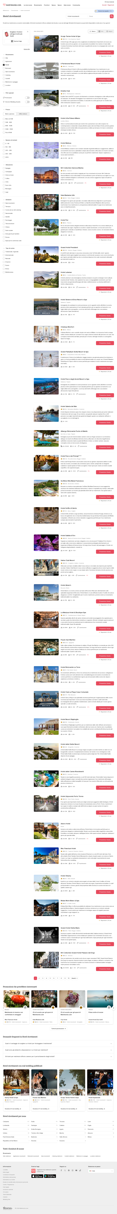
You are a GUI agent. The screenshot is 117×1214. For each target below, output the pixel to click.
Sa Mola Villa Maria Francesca (72, 481)
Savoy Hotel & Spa (11, 1098)
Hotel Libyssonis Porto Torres (72, 796)
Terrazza (7, 206)
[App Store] (37, 1177)
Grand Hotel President (69, 247)
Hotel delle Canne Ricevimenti (72, 772)
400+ (7, 157)
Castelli (7, 78)
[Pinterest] (68, 1170)
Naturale (7, 258)
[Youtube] (76, 1170)
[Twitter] (65, 1170)
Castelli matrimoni (69, 1156)
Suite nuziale (9, 230)
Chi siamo (5, 1192)
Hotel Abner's (66, 585)
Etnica (7, 269)
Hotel (7, 65)
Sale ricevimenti (10, 72)
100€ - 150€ (9, 129)
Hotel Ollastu (66, 876)
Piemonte (90, 1129)
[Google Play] (50, 1177)
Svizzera (62, 1141)
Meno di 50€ (9, 119)
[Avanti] (114, 1008)
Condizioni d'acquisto (9, 1174)
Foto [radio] (102, 31)
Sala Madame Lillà (68, 195)
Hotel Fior (64, 220)
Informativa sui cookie (9, 1179)
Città (6, 182)
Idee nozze (67, 5)
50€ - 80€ (8, 122)
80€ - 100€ (8, 126)
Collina (7, 178)
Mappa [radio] (110, 31)
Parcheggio (8, 220)
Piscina (7, 237)
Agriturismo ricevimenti (19, 1156)
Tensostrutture (9, 223)
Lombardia (6, 1125)
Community (76, 5)
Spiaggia (7, 168)
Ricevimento (38, 5)
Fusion (7, 265)
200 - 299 (8, 150)
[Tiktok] (80, 1170)
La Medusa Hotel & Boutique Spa (73, 613)
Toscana (62, 1121)
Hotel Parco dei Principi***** (71, 456)
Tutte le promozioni (57, 1028)
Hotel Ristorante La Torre (70, 667)
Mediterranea (9, 272)
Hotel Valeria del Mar (69, 406)
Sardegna (34, 1125)
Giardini (7, 217)
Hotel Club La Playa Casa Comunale (74, 692)
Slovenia (33, 1141)
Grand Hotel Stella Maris (70, 928)
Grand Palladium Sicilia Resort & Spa (74, 352)
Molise (90, 1137)
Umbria (5, 1133)
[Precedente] (3, 1008)
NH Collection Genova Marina (72, 168)
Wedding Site (6, 1199)
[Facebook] (61, 1170)
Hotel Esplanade (94, 1098)
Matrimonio (6, 10)
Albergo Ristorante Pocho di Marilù (74, 431)
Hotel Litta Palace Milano (70, 118)
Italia (93, 1171)
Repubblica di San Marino (10, 1141)
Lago (6, 192)
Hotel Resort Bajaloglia (69, 719)
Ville (6, 58)
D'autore (7, 262)
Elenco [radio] (94, 31)
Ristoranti (8, 68)
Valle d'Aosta (63, 1137)
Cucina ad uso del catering (13, 210)
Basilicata (34, 1137)
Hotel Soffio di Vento (69, 508)
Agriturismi (8, 61)
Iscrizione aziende (8, 1189)
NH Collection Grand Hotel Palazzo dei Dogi (78, 953)
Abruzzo (90, 1133)
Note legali (6, 1172)
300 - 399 (8, 154)
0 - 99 (7, 143)
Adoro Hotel (65, 824)
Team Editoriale (7, 1194)
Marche (62, 1133)
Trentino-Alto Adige (37, 1133)
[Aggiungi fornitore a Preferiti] (56, 37)
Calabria (62, 1125)
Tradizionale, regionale (11, 252)
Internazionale (9, 255)
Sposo (60, 5)
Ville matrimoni (7, 1156)
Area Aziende (110, 2)
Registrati (111, 5)
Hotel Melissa (66, 143)
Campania (6, 1121)
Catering (7, 75)
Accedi (104, 5)
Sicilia (32, 1121)
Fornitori (47, 5)
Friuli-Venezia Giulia (8, 1137)
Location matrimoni (95, 1156)
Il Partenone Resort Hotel (70, 64)
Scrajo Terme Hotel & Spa (70, 36)
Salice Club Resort (68, 560)
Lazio (89, 1121)
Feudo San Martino (68, 640)
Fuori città (8, 185)
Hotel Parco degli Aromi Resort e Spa (75, 379)
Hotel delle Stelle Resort (70, 744)
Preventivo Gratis (105, 52)
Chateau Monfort (67, 327)
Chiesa (7, 227)
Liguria (61, 1129)
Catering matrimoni (57, 1156)
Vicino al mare (9, 175)
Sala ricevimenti (10, 203)
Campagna (8, 171)
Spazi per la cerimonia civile (13, 241)
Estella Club (65, 91)
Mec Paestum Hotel (68, 849)
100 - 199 (8, 147)
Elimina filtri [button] (27, 49)
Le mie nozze (28, 5)
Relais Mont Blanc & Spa (70, 901)
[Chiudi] (28, 32)
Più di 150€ (8, 132)
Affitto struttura (23, 114)
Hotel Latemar (66, 272)
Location (7, 85)
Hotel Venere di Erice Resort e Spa (74, 300)
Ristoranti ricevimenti (33, 1156)
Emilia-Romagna (36, 1129)
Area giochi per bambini (12, 234)
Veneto (5, 1129)
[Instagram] (72, 1170)
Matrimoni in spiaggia (11, 82)
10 (68, 978)
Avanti (74, 978)
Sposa (54, 5)
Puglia (89, 1125)
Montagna (8, 189)
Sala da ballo (9, 213)
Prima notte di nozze (96, 1012)
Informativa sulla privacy (9, 1177)
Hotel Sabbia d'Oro (68, 536)
